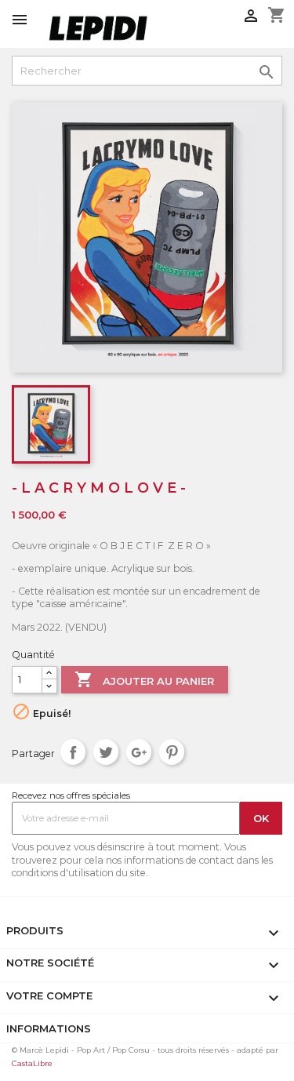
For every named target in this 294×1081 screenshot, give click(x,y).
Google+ (139, 752)
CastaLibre (32, 1063)
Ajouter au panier (144, 679)
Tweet (106, 752)
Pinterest (172, 752)
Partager (73, 752)
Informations (48, 1028)
